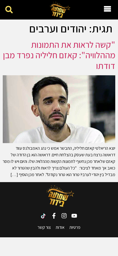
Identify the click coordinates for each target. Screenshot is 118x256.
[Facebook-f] (54, 216)
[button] (8, 9)
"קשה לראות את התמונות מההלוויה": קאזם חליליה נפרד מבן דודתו (59, 55)
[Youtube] (74, 216)
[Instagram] (64, 216)
